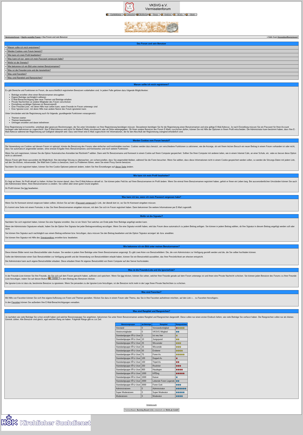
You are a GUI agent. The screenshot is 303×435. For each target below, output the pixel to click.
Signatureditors (47, 237)
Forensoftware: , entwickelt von (151, 410)
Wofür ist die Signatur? (18, 62)
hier (26, 188)
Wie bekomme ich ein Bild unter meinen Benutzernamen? (34, 66)
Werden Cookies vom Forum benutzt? (25, 51)
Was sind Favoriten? (17, 74)
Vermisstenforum (12, 37)
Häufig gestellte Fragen (31, 37)
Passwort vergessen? (86, 203)
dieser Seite (120, 167)
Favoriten (16, 302)
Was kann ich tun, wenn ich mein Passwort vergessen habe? (35, 59)
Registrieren (292, 37)
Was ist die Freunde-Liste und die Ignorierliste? (29, 70)
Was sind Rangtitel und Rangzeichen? (25, 78)
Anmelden (282, 37)
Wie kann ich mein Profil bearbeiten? (24, 55)
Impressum (151, 405)
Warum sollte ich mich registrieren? (24, 47)
